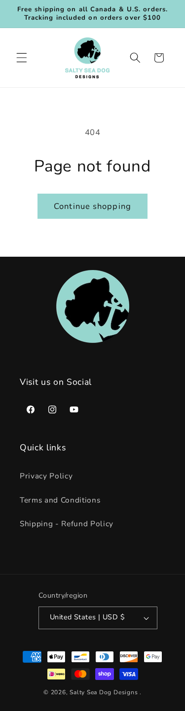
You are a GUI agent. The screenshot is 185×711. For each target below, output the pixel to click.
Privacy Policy (46, 476)
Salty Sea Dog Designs (104, 692)
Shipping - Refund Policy (66, 523)
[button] (22, 57)
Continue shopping (92, 206)
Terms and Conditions (60, 500)
